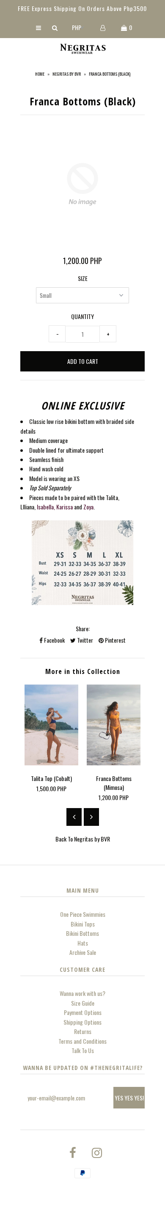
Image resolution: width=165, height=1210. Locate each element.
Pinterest (115, 639)
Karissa (64, 506)
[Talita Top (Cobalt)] (51, 762)
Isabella (45, 506)
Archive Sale (82, 952)
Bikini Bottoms (82, 933)
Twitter (84, 639)
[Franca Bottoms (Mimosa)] (113, 762)
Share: (83, 628)
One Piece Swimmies (82, 914)
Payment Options (83, 1012)
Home (39, 74)
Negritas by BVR (66, 74)
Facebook (54, 639)
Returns (82, 1031)
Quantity (82, 316)
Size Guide (82, 1002)
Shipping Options (82, 1022)
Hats (82, 942)
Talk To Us (83, 1050)
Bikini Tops (83, 923)
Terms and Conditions (82, 1041)
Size (83, 278)
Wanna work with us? (82, 993)
